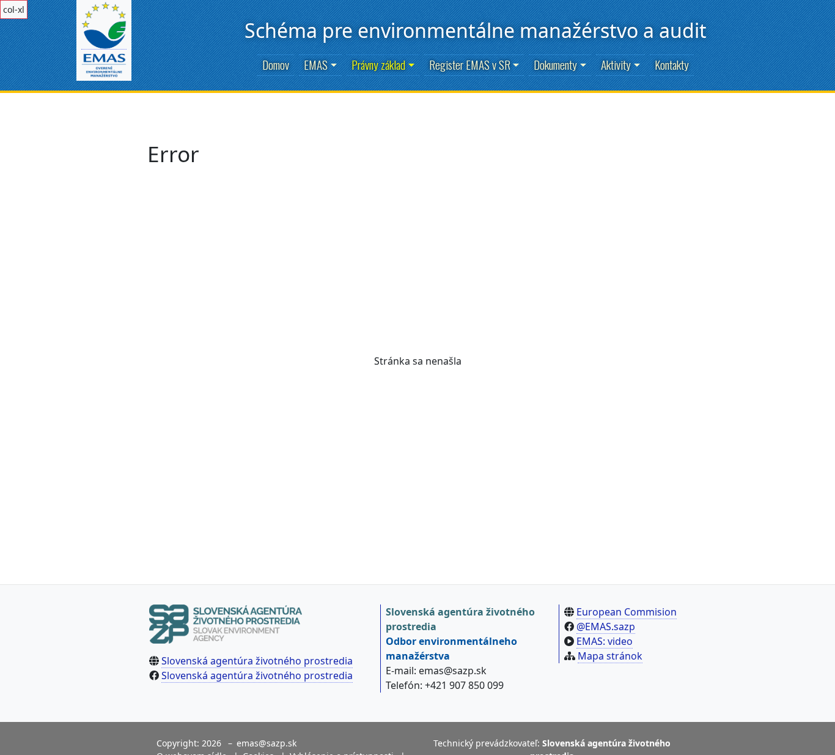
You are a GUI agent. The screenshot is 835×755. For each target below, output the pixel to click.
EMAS (316, 64)
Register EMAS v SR (469, 64)
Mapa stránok (610, 656)
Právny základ (378, 64)
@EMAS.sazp (605, 626)
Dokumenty (555, 64)
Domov (275, 64)
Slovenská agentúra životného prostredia (257, 661)
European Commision (626, 612)
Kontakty (672, 64)
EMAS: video (604, 641)
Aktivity (616, 64)
